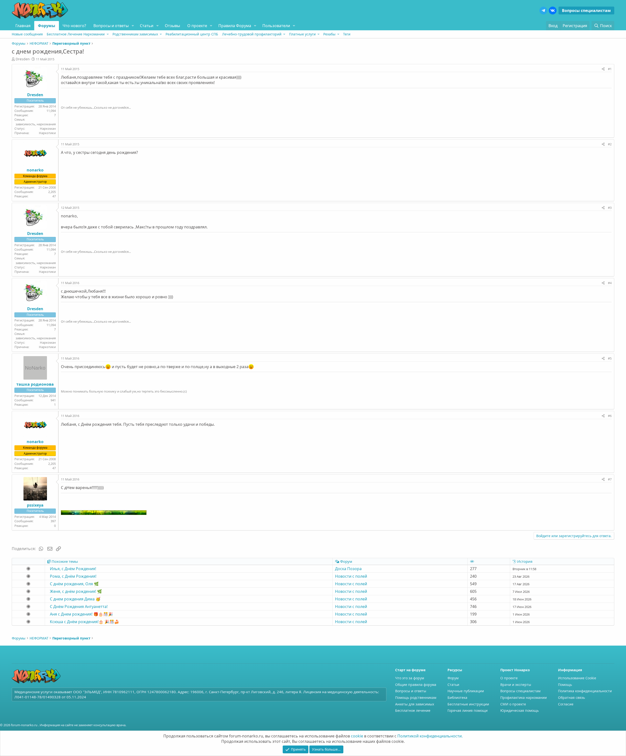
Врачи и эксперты (515, 684)
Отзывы (172, 25)
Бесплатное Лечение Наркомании (76, 34)
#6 (610, 416)
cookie (357, 736)
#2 (610, 144)
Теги (346, 34)
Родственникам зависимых (135, 34)
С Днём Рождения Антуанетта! (79, 606)
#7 (610, 479)
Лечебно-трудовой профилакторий (251, 34)
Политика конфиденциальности (585, 691)
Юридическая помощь (519, 710)
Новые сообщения (27, 34)
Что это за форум (409, 678)
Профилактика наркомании (523, 697)
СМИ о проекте (513, 704)
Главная (23, 25)
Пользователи (276, 25)
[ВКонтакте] (553, 10)
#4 (610, 283)
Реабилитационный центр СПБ (192, 34)
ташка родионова (35, 384)
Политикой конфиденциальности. (430, 736)
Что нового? (74, 25)
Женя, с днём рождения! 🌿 (76, 591)
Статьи (146, 25)
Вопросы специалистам (586, 10)
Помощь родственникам (415, 697)
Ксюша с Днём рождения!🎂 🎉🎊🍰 (84, 621)
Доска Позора (348, 568)
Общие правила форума (415, 684)
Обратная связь (571, 697)
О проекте (197, 25)
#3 (610, 207)
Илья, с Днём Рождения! (73, 568)
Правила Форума (234, 25)
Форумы (46, 25)
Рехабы (329, 34)
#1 (610, 69)
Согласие (565, 704)
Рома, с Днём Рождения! (73, 576)
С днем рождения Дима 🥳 (75, 599)
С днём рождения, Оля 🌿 (74, 583)
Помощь (565, 684)
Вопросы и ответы (111, 25)
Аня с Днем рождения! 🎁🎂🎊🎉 (81, 614)
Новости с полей (351, 576)
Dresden (23, 59)
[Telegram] (543, 10)
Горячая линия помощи (467, 710)
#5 (610, 358)
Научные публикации (465, 691)
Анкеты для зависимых (414, 704)
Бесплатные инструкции (468, 704)
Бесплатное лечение (412, 710)
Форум (452, 678)
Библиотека (457, 697)
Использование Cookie (577, 678)
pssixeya (35, 505)
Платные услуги (302, 34)
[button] (132, 25)
